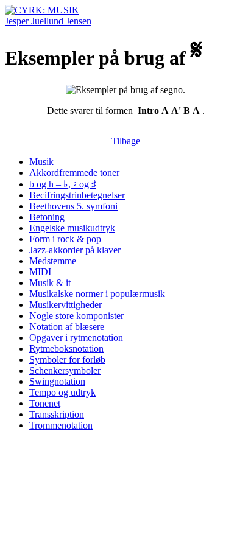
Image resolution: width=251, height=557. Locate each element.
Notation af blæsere (66, 326)
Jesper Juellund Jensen (48, 21)
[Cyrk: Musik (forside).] (42, 10)
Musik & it (50, 283)
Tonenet (44, 403)
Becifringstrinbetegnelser (77, 195)
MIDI (40, 272)
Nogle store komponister (76, 315)
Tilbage (125, 141)
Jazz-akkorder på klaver (75, 250)
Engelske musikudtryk (72, 228)
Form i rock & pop (65, 239)
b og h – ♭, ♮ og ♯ (62, 184)
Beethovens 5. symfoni (73, 206)
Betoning (47, 217)
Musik (41, 161)
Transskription (56, 414)
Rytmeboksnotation (66, 348)
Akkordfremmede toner (74, 172)
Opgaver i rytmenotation (76, 337)
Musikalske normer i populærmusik (97, 294)
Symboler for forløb (67, 359)
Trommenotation (61, 425)
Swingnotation (57, 381)
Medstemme (52, 261)
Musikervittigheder (65, 305)
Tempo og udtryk (62, 392)
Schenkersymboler (65, 370)
